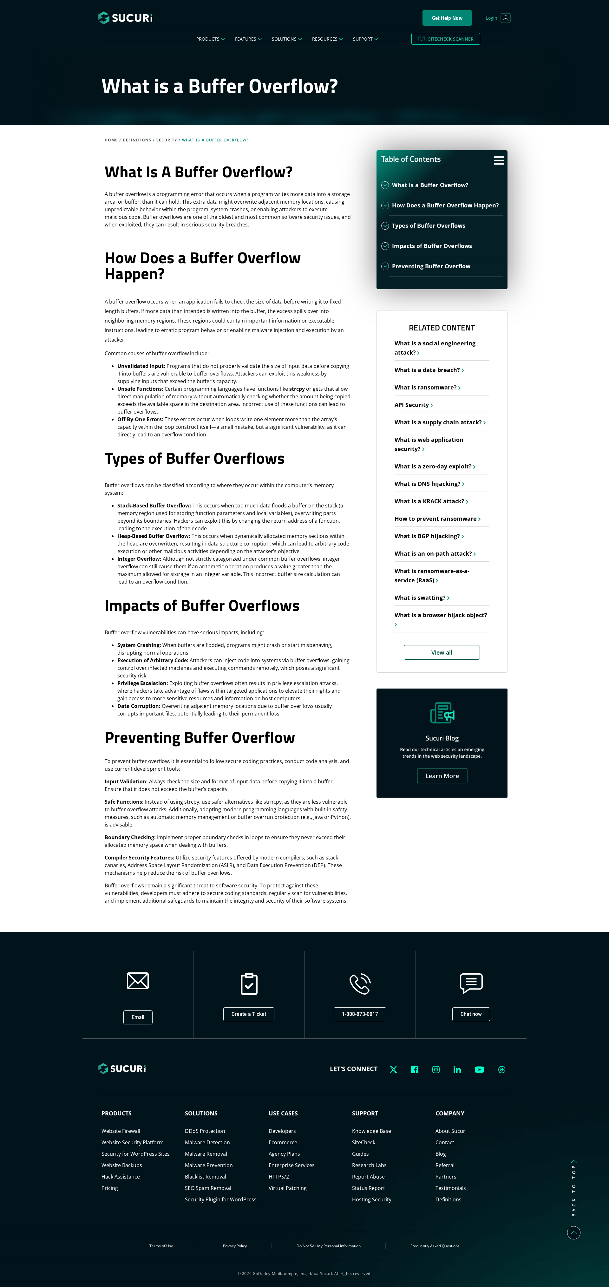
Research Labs (369, 1165)
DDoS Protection (205, 1130)
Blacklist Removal (205, 1176)
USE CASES (283, 1113)
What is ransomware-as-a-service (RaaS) (432, 575)
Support (363, 38)
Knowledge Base (371, 1130)
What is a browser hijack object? (441, 615)
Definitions (137, 140)
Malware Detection (207, 1142)
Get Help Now (447, 18)
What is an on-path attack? (434, 553)
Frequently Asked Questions (435, 1246)
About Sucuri (451, 1130)
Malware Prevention (209, 1165)
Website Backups (122, 1165)
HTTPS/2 (279, 1176)
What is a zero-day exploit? (434, 466)
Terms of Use (161, 1246)
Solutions (284, 38)
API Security (412, 404)
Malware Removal (206, 1153)
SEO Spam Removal (208, 1188)
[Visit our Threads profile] (501, 1068)
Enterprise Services (292, 1165)
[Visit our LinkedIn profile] (458, 1068)
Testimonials (450, 1188)
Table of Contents (411, 159)
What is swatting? (421, 597)
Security (166, 140)
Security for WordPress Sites (136, 1153)
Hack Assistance (121, 1176)
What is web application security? (429, 444)
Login (491, 18)
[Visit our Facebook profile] (416, 1068)
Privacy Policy (235, 1246)
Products (207, 38)
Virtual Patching (288, 1188)
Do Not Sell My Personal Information (329, 1246)
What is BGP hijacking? (428, 536)
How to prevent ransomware (436, 518)
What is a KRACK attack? (430, 501)
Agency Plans (284, 1153)
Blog (440, 1153)
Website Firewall (121, 1130)
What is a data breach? (428, 370)
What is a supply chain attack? (439, 422)
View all (441, 652)
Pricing (110, 1188)
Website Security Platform (133, 1142)
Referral (445, 1165)
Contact (444, 1142)
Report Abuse (368, 1176)
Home (111, 140)
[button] (138, 1017)
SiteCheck (363, 1142)
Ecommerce (283, 1142)
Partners (445, 1176)
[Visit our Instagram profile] (437, 1068)
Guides (360, 1153)
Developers (282, 1130)
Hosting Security (371, 1199)
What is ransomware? (426, 387)
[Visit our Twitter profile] (395, 1068)
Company (449, 1113)
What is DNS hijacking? (428, 483)
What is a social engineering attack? (435, 347)
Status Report (368, 1188)
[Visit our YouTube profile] (481, 1068)
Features (245, 38)
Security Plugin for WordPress (221, 1199)
